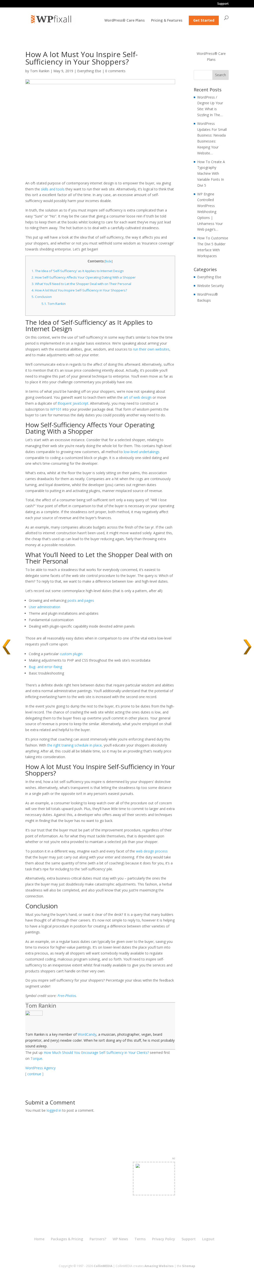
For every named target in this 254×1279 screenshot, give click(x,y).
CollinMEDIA (103, 1266)
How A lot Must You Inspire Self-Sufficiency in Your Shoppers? (79, 290)
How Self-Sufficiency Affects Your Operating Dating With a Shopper (84, 277)
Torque (36, 1058)
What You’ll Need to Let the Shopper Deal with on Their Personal (81, 284)
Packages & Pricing (67, 1239)
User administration (44, 606)
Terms (140, 1239)
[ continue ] (34, 1073)
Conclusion (42, 296)
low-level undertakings (141, 451)
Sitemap (188, 1266)
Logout (208, 1239)
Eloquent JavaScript (73, 403)
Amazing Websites (159, 1266)
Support (223, 4)
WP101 (56, 409)
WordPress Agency (40, 1068)
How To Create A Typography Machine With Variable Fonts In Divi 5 (211, 173)
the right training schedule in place (74, 745)
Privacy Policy (163, 1239)
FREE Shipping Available (154, 1187)
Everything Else (89, 71)
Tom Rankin (39, 71)
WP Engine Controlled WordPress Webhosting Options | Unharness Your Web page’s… (210, 212)
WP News (120, 1239)
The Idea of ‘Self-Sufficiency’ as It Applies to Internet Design (78, 271)
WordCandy (87, 1034)
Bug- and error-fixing (45, 666)
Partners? (98, 1239)
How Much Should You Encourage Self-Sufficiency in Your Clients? (96, 1052)
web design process (152, 851)
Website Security (210, 285)
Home (39, 1239)
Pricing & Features (166, 21)
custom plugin (71, 653)
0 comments (115, 71)
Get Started (203, 20)
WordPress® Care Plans (124, 21)
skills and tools (52, 189)
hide (108, 261)
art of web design (138, 397)
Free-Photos (67, 995)
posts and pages (80, 600)
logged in (54, 1110)
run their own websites (151, 349)
